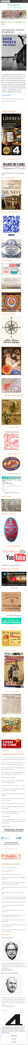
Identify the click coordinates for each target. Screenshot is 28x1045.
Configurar (14, 1042)
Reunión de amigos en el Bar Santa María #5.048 (15, 803)
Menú (25, 1)
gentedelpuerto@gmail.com (7, 969)
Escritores (23, 98)
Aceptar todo (14, 1035)
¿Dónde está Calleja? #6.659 (8, 871)
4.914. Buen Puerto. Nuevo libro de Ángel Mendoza (13, 31)
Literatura (3, 101)
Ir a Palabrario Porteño (6, 826)
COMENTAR (12, 777)
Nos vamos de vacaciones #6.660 (9, 867)
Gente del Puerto (14, 5)
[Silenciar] (22, 584)
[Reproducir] (3, 584)
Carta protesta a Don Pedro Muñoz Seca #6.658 (12, 874)
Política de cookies (6, 1032)
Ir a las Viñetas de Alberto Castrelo (14, 615)
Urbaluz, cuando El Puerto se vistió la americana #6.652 (13, 902)
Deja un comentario (11, 101)
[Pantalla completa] (24, 584)
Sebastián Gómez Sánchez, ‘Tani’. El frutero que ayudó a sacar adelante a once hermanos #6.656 (14, 821)
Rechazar (14, 1038)
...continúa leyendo (6, 95)
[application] (14, 579)
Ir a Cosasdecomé (5, 750)
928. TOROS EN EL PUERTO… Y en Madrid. (16, 785)
